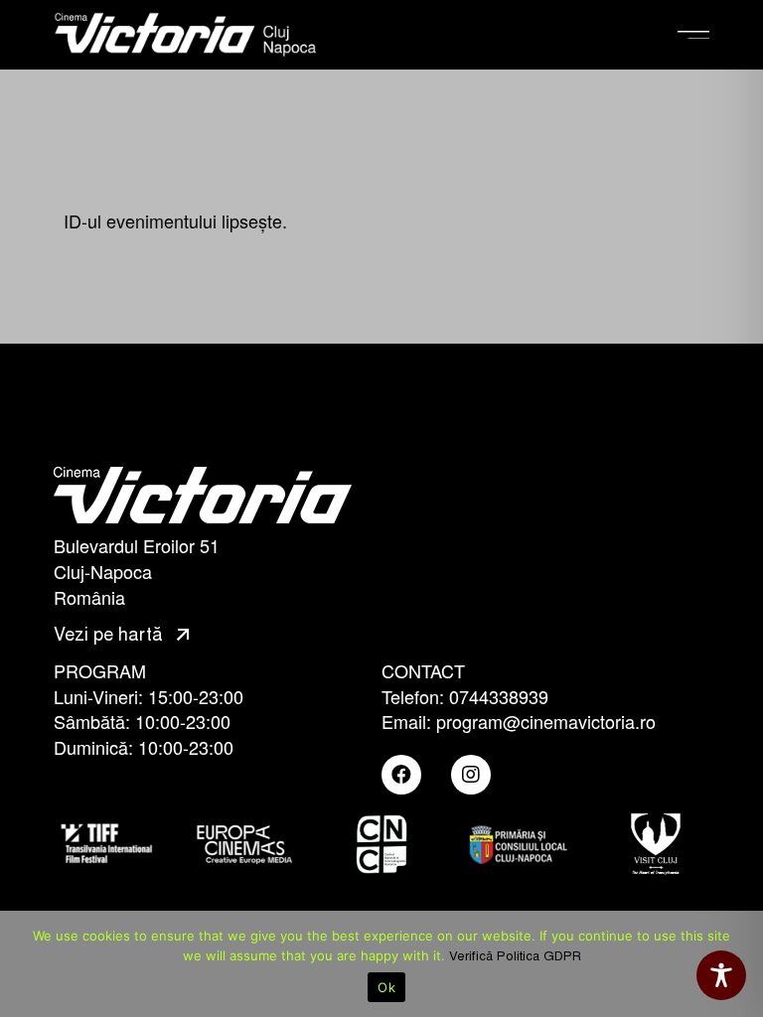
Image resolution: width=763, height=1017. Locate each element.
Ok (386, 987)
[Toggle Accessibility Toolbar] (721, 975)
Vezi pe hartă (111, 635)
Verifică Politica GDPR (515, 956)
